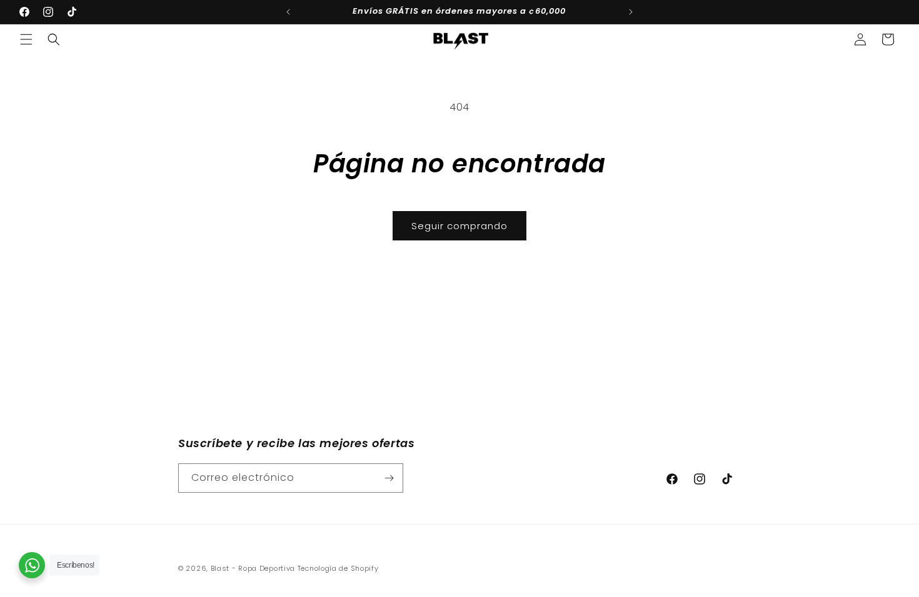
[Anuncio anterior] (288, 12)
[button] (26, 39)
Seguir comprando (459, 225)
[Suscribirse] (389, 478)
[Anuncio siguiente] (631, 12)
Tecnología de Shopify (338, 568)
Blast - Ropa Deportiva (253, 568)
